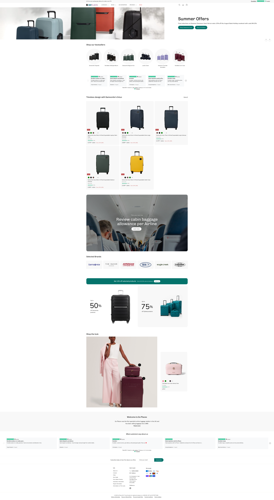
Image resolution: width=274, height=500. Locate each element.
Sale (140, 4)
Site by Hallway (157, 497)
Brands (132, 4)
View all (186, 97)
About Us (115, 470)
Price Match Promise (118, 479)
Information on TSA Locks (119, 486)
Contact (115, 473)
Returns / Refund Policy (126, 497)
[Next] (269, 39)
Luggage (104, 4)
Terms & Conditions (148, 497)
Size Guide (115, 477)
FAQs (114, 475)
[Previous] (266, 39)
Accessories (123, 4)
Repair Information (117, 483)
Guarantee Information (118, 481)
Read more (137, 426)
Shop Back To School (186, 28)
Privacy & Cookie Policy (138, 497)
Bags (113, 4)
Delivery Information (115, 497)
